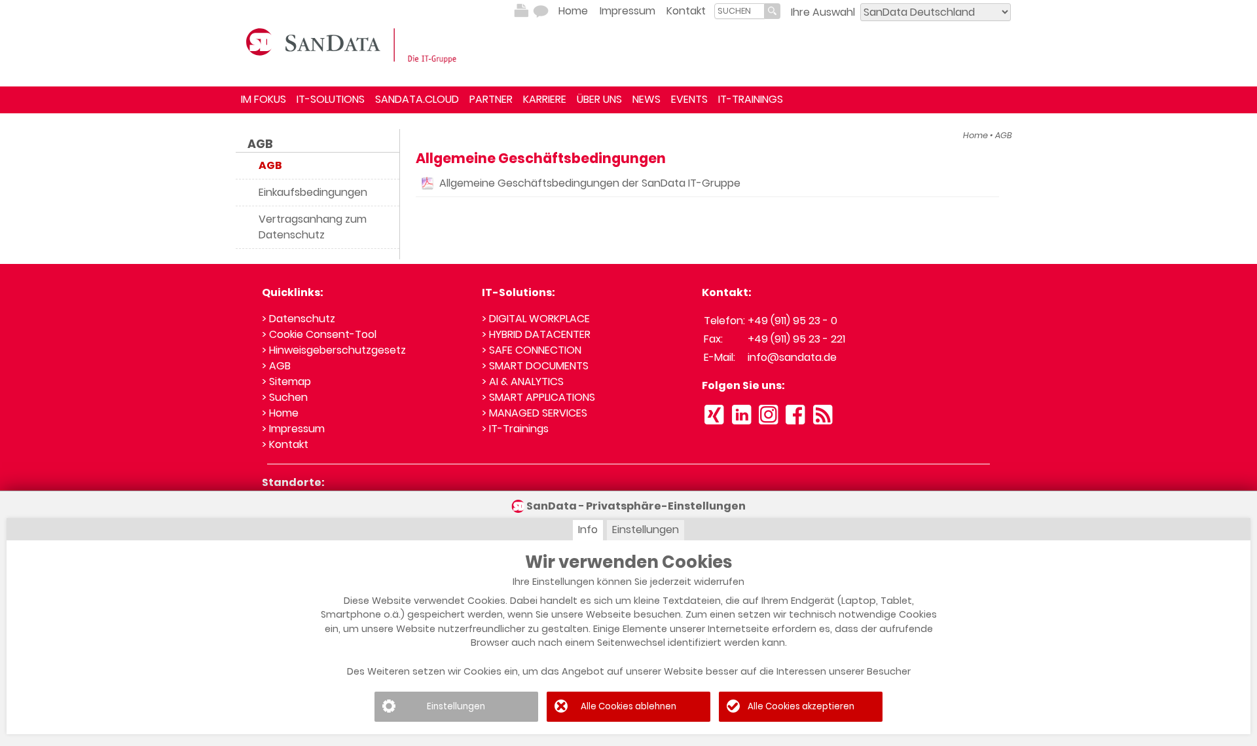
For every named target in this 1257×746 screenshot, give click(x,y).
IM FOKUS (263, 99)
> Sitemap (286, 381)
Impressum (627, 10)
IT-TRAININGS (750, 99)
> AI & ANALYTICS (523, 381)
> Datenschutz (298, 318)
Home (573, 10)
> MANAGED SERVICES (534, 412)
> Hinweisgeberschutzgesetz (334, 350)
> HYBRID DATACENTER (536, 334)
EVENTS (689, 99)
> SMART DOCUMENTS (535, 365)
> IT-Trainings (515, 428)
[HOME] (353, 44)
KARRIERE (544, 99)
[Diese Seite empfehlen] (541, 11)
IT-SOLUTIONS (331, 99)
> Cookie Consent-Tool (319, 334)
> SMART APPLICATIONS (538, 397)
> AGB (276, 365)
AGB (260, 144)
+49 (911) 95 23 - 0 (792, 320)
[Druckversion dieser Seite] (521, 11)
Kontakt (686, 10)
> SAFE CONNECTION (531, 350)
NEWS (646, 99)
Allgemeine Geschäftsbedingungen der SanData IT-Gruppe (589, 183)
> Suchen (285, 397)
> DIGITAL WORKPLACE (536, 318)
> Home (280, 412)
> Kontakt (285, 444)
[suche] (739, 11)
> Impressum (293, 428)
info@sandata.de (792, 357)
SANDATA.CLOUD (417, 99)
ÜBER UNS (599, 99)
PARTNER (491, 99)
